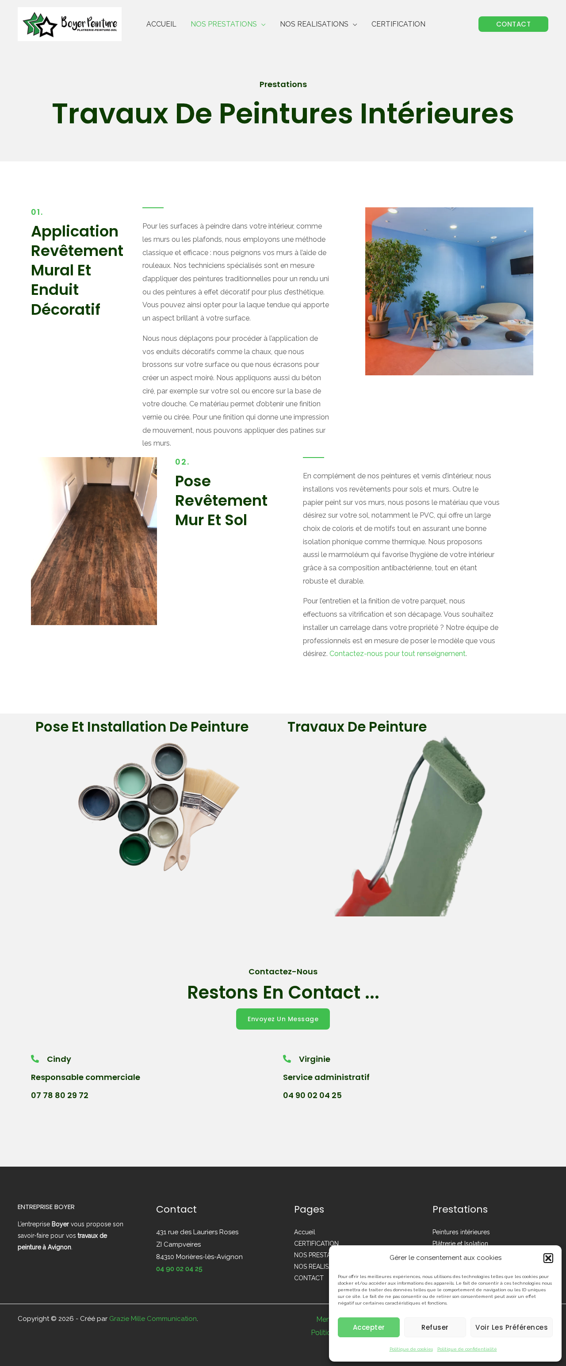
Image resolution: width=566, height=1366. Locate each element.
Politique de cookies (411, 1349)
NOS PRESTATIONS (224, 24)
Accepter (369, 1327)
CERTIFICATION (398, 24)
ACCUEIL (161, 24)
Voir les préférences (511, 1327)
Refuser (435, 1327)
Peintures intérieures (461, 1232)
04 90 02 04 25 (179, 1269)
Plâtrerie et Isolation (460, 1243)
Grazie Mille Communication (153, 1319)
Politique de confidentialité (467, 1349)
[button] (548, 1258)
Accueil (304, 1232)
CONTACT (309, 1278)
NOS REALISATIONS (314, 24)
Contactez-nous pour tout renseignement (397, 653)
